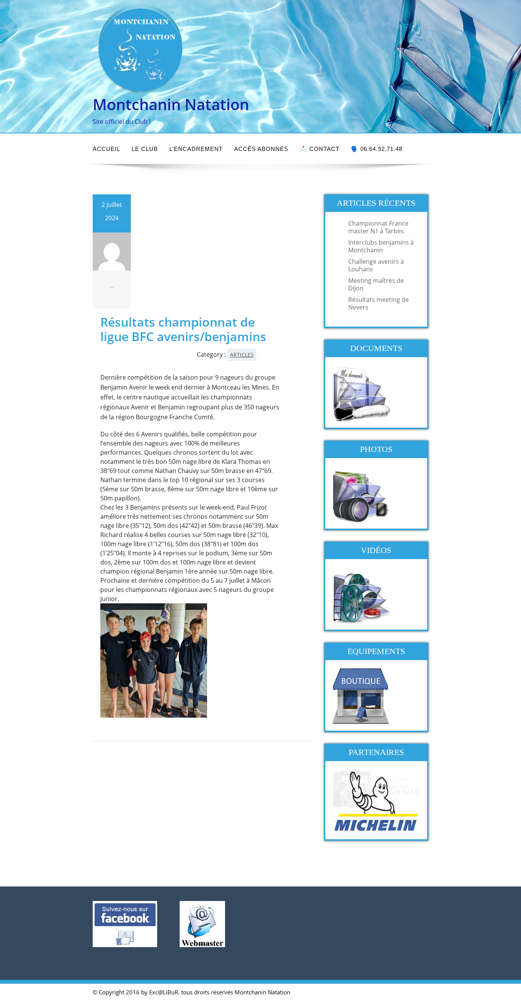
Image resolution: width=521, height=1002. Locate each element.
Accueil (106, 149)
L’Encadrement (196, 149)
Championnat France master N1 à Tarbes (378, 227)
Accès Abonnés (261, 149)
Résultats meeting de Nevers (378, 303)
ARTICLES (242, 354)
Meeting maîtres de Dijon (376, 284)
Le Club (145, 149)
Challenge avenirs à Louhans (376, 265)
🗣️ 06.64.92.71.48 (376, 149)
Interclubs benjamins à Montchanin (381, 246)
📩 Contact (319, 149)
